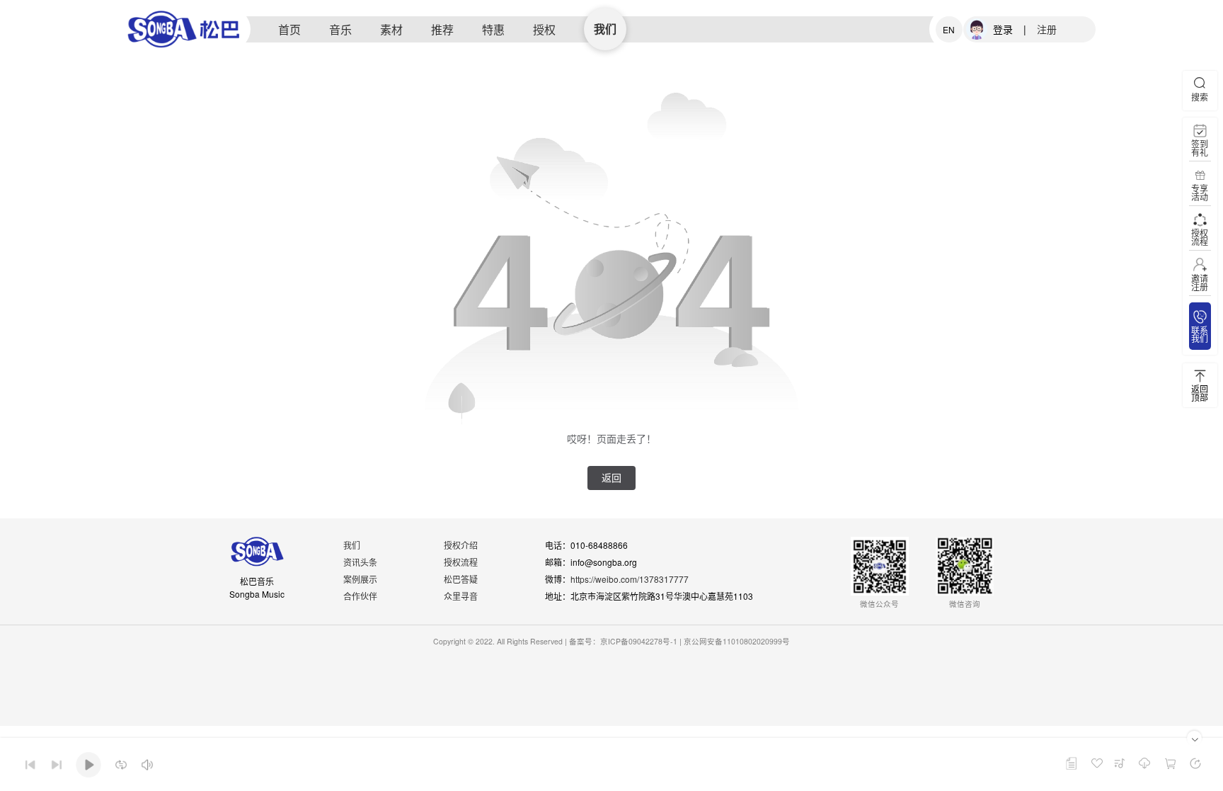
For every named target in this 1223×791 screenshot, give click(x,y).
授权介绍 (461, 545)
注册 (1047, 29)
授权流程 (461, 562)
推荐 (442, 29)
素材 (391, 29)
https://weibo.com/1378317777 (629, 579)
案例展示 (360, 579)
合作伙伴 (360, 596)
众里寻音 (461, 596)
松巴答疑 (461, 579)
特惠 (493, 29)
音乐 (340, 29)
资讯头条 (360, 562)
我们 (605, 29)
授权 (544, 29)
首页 (289, 29)
